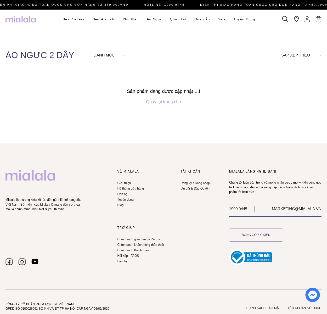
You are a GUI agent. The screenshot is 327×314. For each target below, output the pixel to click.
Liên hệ (122, 194)
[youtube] (35, 261)
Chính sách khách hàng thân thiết (140, 245)
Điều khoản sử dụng (304, 308)
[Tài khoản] (307, 19)
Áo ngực (154, 19)
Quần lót (178, 19)
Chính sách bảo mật (263, 308)
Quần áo (202, 19)
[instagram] (22, 261)
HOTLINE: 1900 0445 (164, 4)
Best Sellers (74, 19)
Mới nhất (291, 64)
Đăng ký (186, 183)
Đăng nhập (202, 183)
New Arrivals (103, 19)
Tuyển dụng (244, 19)
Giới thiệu (124, 183)
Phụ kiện (131, 19)
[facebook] (9, 261)
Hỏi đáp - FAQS (128, 256)
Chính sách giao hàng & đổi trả (138, 239)
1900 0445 (238, 209)
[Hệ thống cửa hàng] (296, 19)
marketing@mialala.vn (296, 209)
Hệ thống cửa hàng (130, 188)
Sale (222, 19)
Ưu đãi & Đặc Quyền (194, 188)
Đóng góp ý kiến (256, 235)
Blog (120, 205)
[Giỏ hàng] (318, 19)
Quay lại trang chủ (163, 101)
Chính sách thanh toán (133, 250)
